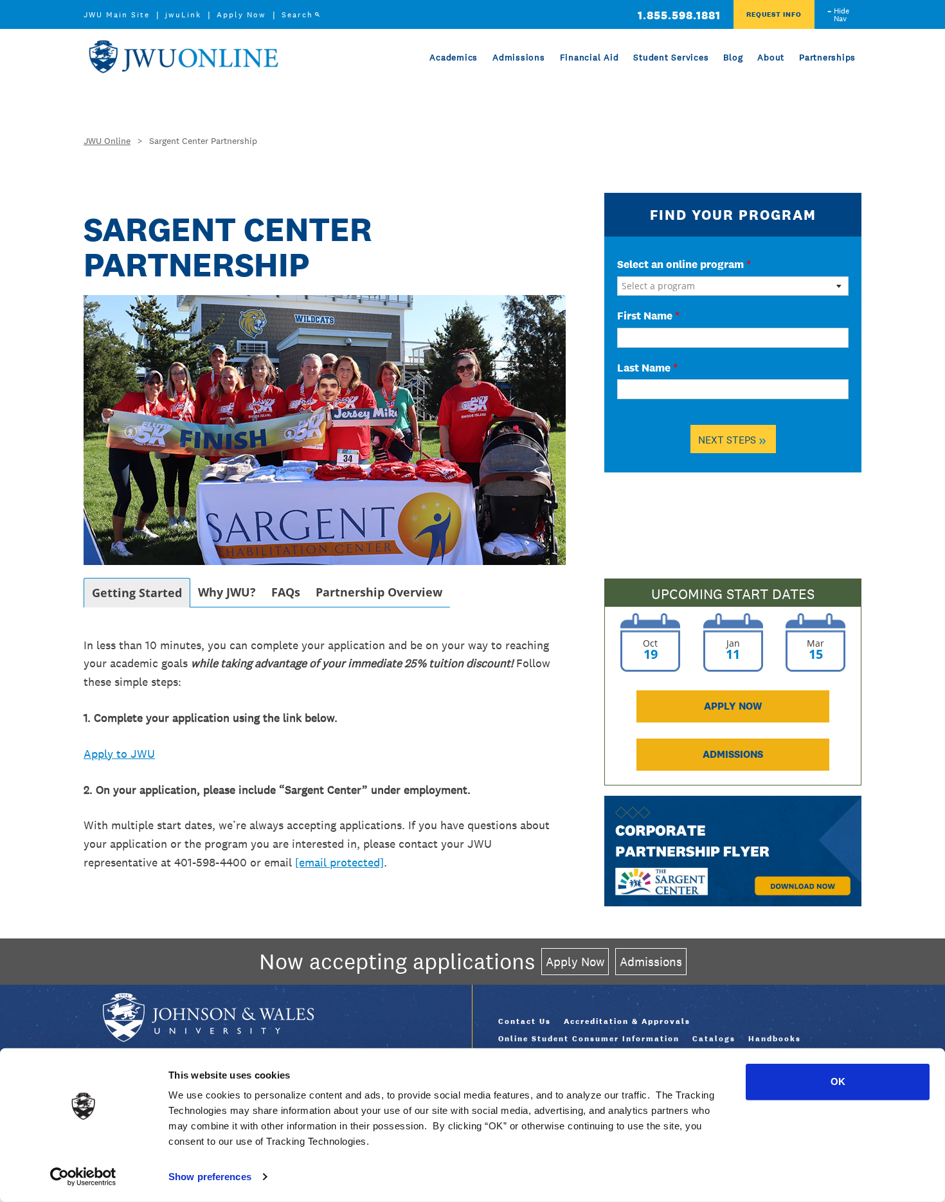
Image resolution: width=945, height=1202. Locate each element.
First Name (648, 316)
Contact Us (524, 1021)
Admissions (518, 57)
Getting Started (137, 592)
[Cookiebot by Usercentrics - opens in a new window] (83, 1177)
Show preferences (209, 1176)
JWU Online (183, 57)
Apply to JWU (119, 753)
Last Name (647, 368)
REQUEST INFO (774, 14)
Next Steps (732, 439)
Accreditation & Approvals (627, 1021)
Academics (453, 57)
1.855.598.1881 (679, 15)
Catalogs (713, 1039)
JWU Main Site (117, 15)
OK (838, 1081)
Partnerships (827, 57)
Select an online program (684, 264)
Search (297, 15)
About (770, 57)
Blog (732, 57)
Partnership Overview (379, 592)
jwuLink (183, 15)
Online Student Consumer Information (589, 1039)
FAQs (285, 592)
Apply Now (241, 15)
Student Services (670, 57)
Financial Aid (589, 57)
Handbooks (774, 1039)
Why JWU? (227, 592)
